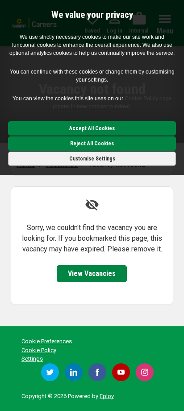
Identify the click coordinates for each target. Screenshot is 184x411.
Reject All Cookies (92, 143)
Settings (32, 358)
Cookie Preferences (46, 341)
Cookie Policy (38, 350)
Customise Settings (92, 159)
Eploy (107, 396)
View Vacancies (92, 273)
